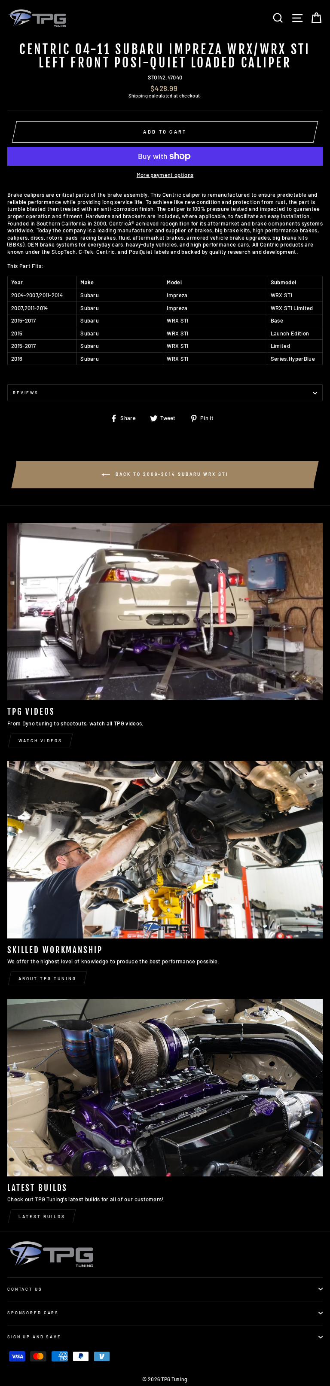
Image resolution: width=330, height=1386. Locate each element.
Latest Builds (41, 1216)
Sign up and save (34, 1336)
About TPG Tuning (47, 978)
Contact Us (25, 1289)
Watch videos (40, 740)
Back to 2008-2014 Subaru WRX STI (171, 473)
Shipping (138, 95)
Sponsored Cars (33, 1312)
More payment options (165, 174)
